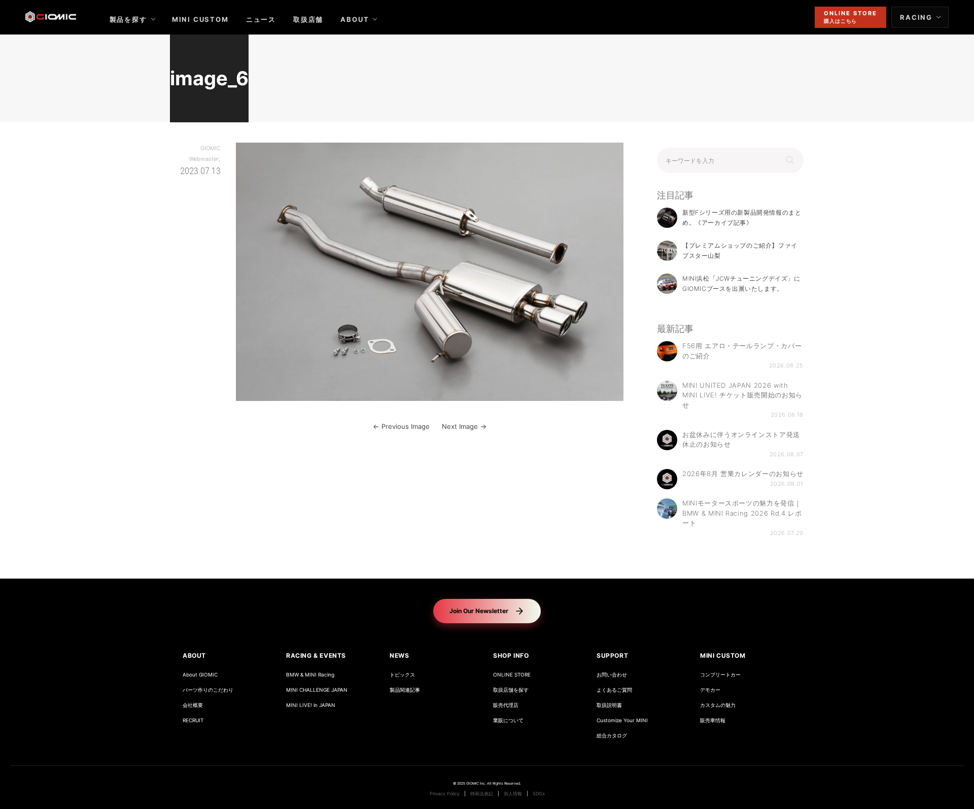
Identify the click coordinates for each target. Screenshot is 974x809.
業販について (508, 720)
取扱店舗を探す (511, 690)
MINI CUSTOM (200, 19)
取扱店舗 (308, 19)
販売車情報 (712, 720)
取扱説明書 (609, 705)
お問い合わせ (612, 675)
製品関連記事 (405, 690)
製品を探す (128, 19)
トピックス (402, 675)
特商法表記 (481, 793)
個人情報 (513, 793)
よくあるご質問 (614, 690)
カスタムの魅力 (718, 705)
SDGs (539, 793)
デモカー (710, 690)
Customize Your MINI (622, 720)
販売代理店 (505, 705)
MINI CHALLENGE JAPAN (316, 690)
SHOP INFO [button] (511, 655)
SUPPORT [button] (612, 655)
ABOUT (354, 19)
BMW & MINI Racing (310, 675)
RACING (916, 17)
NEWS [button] (399, 655)
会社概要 (193, 705)
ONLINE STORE (512, 675)
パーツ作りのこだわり (208, 690)
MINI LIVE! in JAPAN (310, 705)
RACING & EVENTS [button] (316, 655)
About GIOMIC (200, 675)
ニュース (261, 19)
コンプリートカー (720, 675)
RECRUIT (193, 720)
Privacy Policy (445, 793)
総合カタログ (612, 735)
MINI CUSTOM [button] (723, 655)
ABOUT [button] (194, 655)
